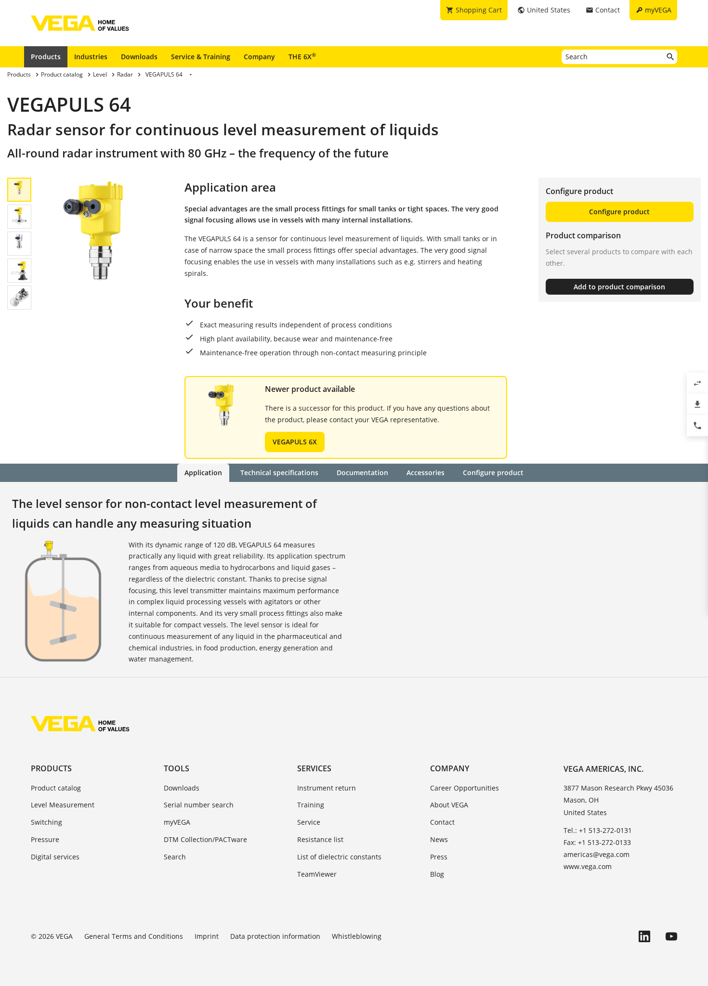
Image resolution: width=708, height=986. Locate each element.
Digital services (55, 856)
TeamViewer (317, 874)
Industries (90, 56)
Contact (442, 822)
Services (314, 768)
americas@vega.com (596, 854)
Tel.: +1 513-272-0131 (598, 830)
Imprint (207, 936)
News (439, 839)
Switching (46, 822)
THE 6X (302, 56)
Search (175, 856)
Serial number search (199, 804)
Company (259, 56)
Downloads (139, 56)
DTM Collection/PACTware (205, 839)
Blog (437, 874)
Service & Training (200, 56)
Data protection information (275, 936)
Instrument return (326, 787)
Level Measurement (62, 804)
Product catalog (56, 787)
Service (308, 822)
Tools (176, 768)
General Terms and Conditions (133, 936)
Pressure (45, 839)
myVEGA (177, 822)
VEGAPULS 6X (295, 441)
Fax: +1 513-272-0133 (597, 842)
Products (46, 56)
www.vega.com (588, 866)
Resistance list (320, 839)
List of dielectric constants (339, 856)
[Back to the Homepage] (80, 723)
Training (310, 804)
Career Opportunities (464, 787)
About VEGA (449, 804)
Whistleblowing (356, 936)
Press (438, 856)
